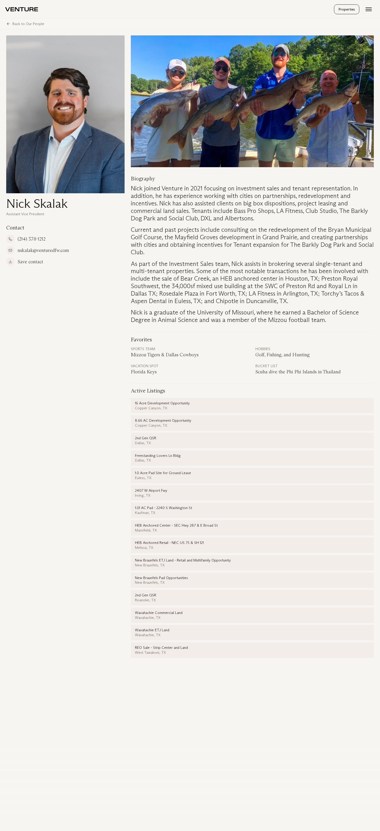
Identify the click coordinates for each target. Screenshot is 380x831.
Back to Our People (28, 24)
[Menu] (368, 9)
